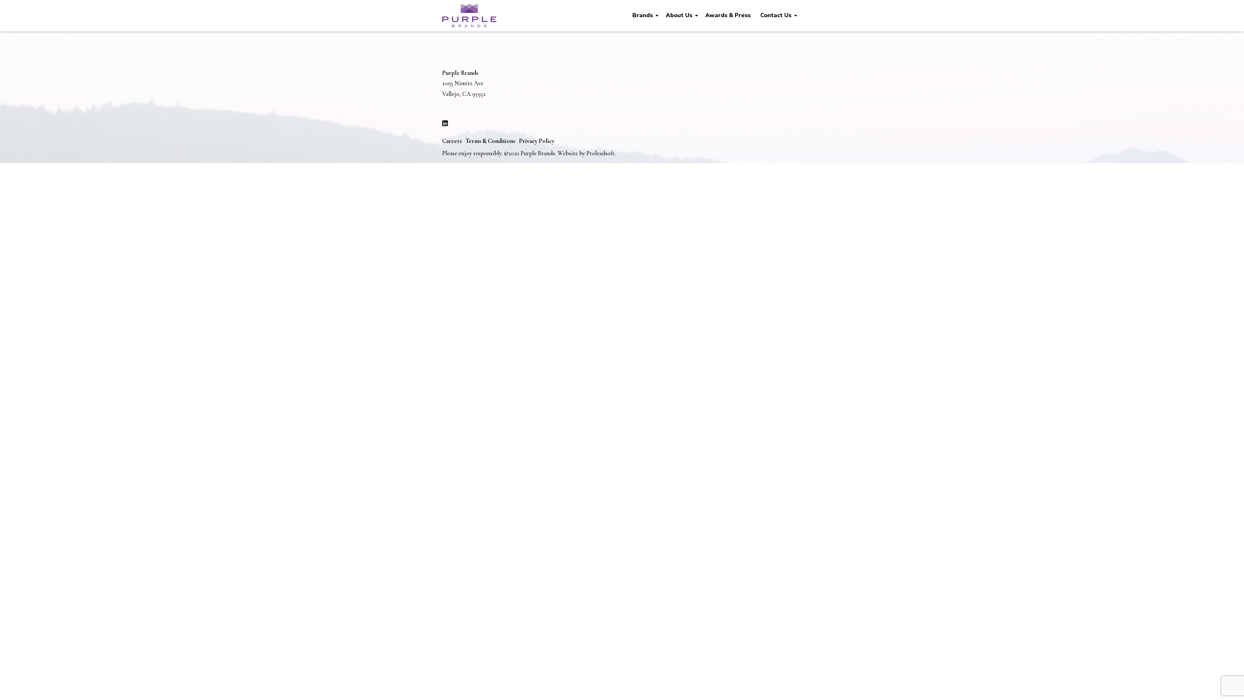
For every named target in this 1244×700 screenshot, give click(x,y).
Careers (452, 141)
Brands (642, 15)
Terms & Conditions (490, 141)
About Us (679, 15)
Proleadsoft (600, 153)
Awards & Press (728, 15)
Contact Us (775, 15)
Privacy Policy (537, 141)
